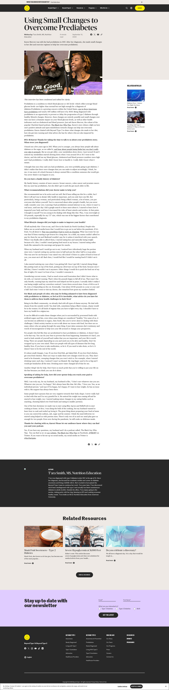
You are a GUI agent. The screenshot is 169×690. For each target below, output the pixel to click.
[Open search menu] (127, 8)
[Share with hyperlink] (101, 34)
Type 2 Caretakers (91, 653)
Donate (140, 8)
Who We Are (110, 635)
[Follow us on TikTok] (39, 648)
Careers (108, 653)
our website (51, 433)
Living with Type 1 (71, 646)
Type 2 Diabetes (124, 609)
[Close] (166, 686)
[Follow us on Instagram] (32, 648)
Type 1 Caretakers (71, 649)
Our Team (109, 642)
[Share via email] (98, 34)
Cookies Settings (122, 686)
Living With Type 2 (91, 649)
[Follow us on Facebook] (25, 648)
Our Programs (110, 646)
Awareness (69, 638)
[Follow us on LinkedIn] (43, 648)
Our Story (109, 638)
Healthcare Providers (72, 657)
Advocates (69, 653)
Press (108, 649)
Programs (130, 642)
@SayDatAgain (30, 438)
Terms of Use (103, 682)
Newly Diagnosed (71, 642)
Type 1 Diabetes (107, 609)
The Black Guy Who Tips (61, 125)
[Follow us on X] (28, 648)
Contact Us (110, 657)
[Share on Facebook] (91, 35)
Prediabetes (90, 642)
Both (138, 609)
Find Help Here (55, 2)
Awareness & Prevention (93, 638)
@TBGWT (92, 433)
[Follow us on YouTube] (35, 648)
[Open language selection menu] (131, 8)
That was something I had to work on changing (60, 232)
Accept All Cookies (136, 686)
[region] (84, 686)
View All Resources (84, 574)
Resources (130, 635)
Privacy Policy (95, 682)
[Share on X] (94, 34)
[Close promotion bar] (143, 2)
